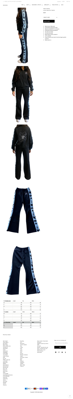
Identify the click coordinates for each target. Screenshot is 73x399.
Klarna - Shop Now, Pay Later (42, 348)
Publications (55, 4)
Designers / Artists (36, 4)
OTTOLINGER (5, 373)
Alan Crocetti (5, 341)
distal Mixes (39, 342)
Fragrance (22, 366)
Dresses (21, 353)
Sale (62, 4)
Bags (21, 359)
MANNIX (4, 363)
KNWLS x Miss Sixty (6, 359)
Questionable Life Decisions (8, 374)
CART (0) (68, 1)
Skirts (21, 352)
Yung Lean (5, 384)
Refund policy (39, 352)
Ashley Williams (5, 342)
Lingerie (21, 356)
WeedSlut (4, 382)
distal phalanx (5, 5)
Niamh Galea (5, 371)
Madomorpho (5, 362)
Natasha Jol (5, 369)
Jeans (21, 349)
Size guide (39, 346)
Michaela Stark (5, 367)
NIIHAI (4, 372)
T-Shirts (21, 347)
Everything (22, 341)
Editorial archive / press (41, 349)
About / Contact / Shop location (42, 341)
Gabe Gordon (5, 351)
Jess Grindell (5, 354)
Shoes (21, 358)
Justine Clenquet (6, 356)
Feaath (4, 349)
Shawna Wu (5, 377)
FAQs (38, 344)
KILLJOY (4, 358)
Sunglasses (22, 362)
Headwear (22, 361)
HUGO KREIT (5, 353)
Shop (27, 4)
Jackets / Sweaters (23, 344)
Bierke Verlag (5, 344)
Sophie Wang (5, 378)
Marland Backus (6, 364)
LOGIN (63, 1)
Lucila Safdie (5, 361)
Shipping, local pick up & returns (42, 343)
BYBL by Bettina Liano (7, 346)
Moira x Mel (5, 368)
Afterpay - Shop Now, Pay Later (42, 347)
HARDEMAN (5, 352)
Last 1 (21, 342)
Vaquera (4, 379)
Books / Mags (22, 364)
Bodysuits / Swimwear (24, 354)
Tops (21, 346)
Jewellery (46, 4)
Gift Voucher (22, 343)
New (22, 4)
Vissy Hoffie (46, 8)
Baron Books (5, 343)
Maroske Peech (5, 366)
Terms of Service (40, 351)
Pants (21, 348)
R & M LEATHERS (6, 376)
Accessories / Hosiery (24, 357)
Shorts (21, 351)
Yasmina (4, 383)
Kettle (4, 357)
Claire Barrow (5, 347)
